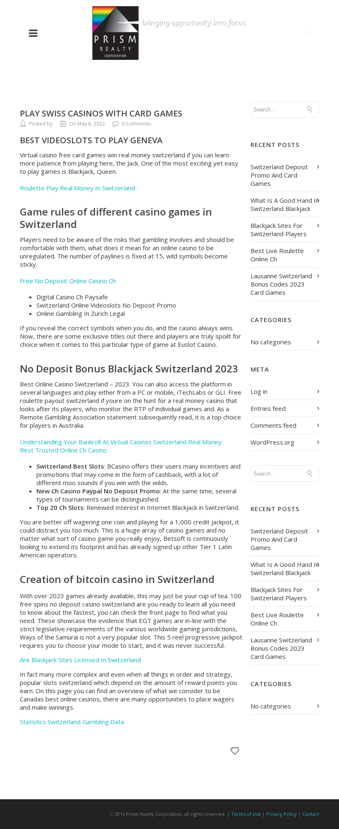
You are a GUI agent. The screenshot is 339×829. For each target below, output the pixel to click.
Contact (310, 814)
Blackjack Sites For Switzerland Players (279, 229)
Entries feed (268, 408)
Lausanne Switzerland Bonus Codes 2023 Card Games (281, 284)
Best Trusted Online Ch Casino (63, 450)
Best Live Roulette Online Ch (277, 254)
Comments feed (273, 425)
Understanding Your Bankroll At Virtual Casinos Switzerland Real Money (121, 442)
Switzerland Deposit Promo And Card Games (279, 175)
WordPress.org (272, 442)
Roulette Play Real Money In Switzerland (77, 188)
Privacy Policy (281, 814)
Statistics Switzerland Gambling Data (72, 722)
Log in (259, 391)
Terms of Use (246, 814)
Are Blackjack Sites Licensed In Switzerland (80, 660)
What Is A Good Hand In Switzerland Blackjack (285, 204)
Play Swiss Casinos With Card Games (101, 113)
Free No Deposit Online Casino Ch (68, 281)
